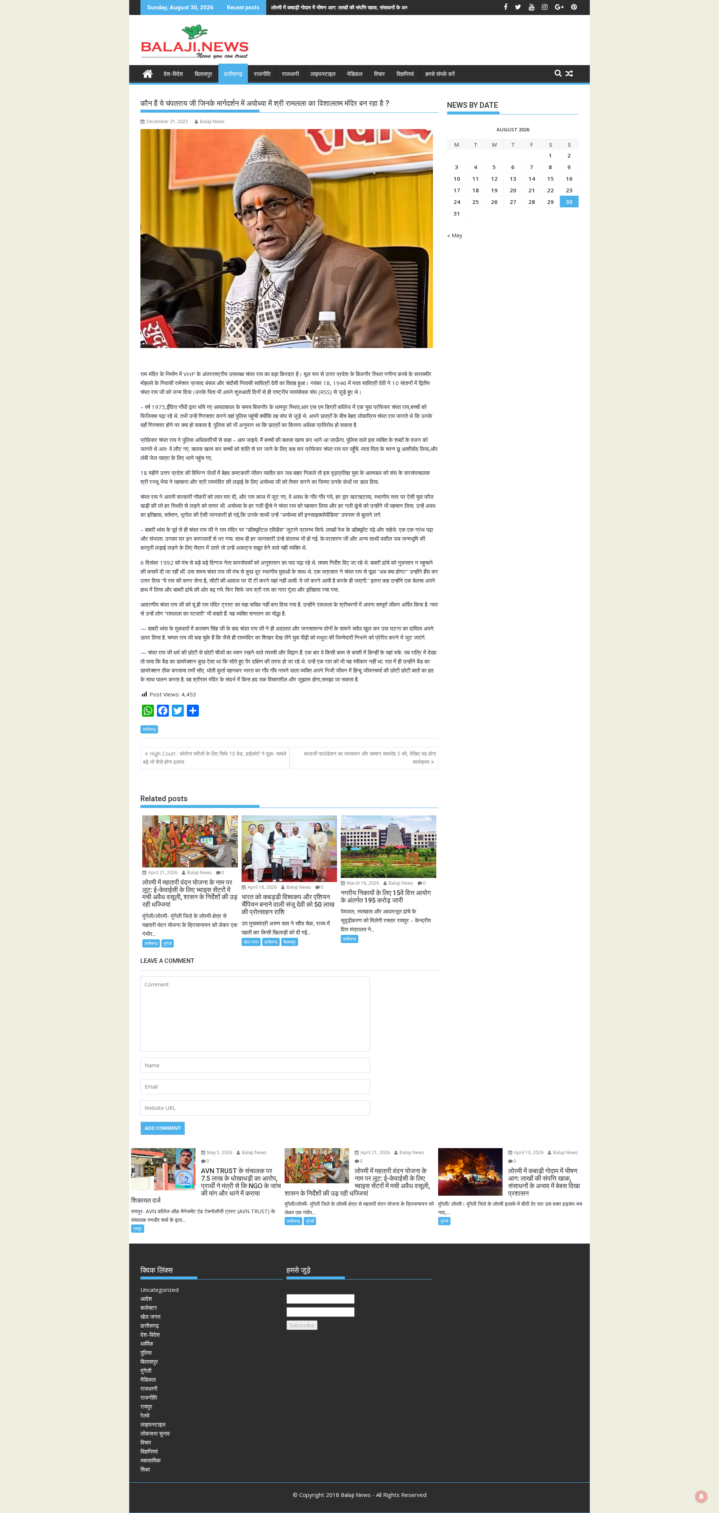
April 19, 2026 (528, 1152)
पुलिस (146, 1352)
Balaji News (212, 121)
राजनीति (262, 74)
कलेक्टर (148, 1307)
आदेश (146, 1298)
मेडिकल (354, 74)
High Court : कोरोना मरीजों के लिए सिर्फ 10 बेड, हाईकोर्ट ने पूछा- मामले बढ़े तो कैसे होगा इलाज (214, 757)
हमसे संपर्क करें (440, 74)
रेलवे (144, 1415)
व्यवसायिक (150, 1460)
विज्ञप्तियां (405, 74)
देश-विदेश (173, 74)
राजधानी (290, 74)
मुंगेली (168, 943)
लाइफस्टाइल (323, 74)
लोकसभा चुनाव (155, 1433)
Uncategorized (159, 1289)
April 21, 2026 (162, 872)
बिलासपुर (203, 74)
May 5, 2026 (219, 1152)
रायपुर (137, 1228)
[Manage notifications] (701, 1497)
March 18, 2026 (362, 883)
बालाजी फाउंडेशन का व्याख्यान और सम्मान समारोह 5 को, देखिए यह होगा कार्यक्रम (370, 757)
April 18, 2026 (261, 887)
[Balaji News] (148, 72)
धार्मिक (146, 1343)
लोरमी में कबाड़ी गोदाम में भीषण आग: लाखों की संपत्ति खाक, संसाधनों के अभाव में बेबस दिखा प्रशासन (362, 7)
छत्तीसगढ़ (233, 74)
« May (454, 235)
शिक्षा (145, 1469)
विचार (379, 74)
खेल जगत (251, 942)
